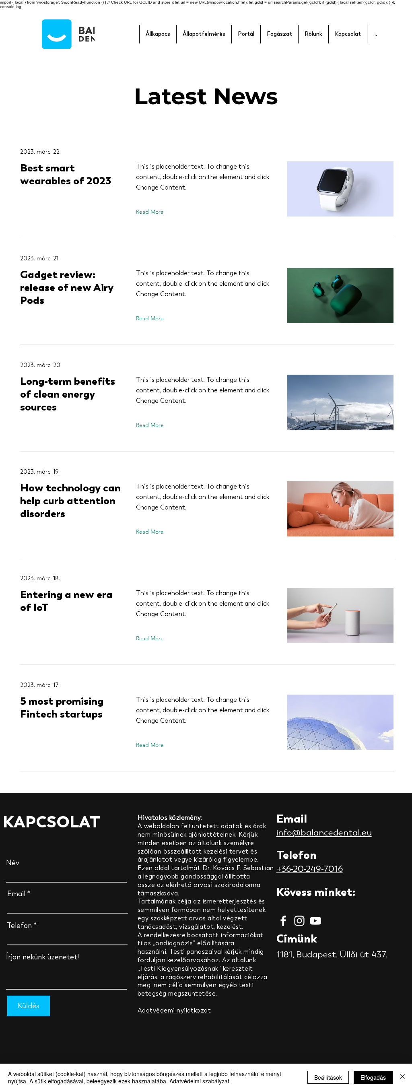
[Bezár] (402, 1077)
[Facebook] (283, 921)
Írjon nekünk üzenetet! (42, 957)
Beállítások (328, 1077)
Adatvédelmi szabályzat (199, 1081)
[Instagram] (299, 921)
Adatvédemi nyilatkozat (174, 1010)
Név (12, 862)
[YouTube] (315, 921)
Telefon (19, 925)
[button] (157, 34)
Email (16, 893)
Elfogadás (373, 1077)
